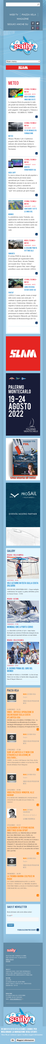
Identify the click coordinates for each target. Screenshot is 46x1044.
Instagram (37, 28)
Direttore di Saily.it (30, 815)
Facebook (33, 23)
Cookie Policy (10, 959)
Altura (16, 598)
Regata (9, 554)
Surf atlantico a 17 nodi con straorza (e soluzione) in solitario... (20, 754)
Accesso (8, 961)
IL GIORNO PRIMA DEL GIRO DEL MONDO (20, 669)
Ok (13, 1040)
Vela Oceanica (18, 640)
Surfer (25, 697)
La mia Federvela (29, 818)
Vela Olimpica (18, 554)
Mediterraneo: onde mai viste (29, 98)
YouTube (33, 28)
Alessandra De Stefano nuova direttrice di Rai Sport (20, 829)
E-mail (9, 915)
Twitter (37, 23)
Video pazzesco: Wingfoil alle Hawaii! (20, 794)
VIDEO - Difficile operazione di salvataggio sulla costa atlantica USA (20, 714)
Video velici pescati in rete (31, 702)
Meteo (26, 91)
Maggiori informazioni (25, 1040)
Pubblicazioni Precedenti (26, 929)
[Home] (23, 55)
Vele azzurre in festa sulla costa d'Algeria (22, 584)
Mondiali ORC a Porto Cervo (20, 626)
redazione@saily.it (16, 999)
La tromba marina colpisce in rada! (20, 877)
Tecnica (33, 89)
